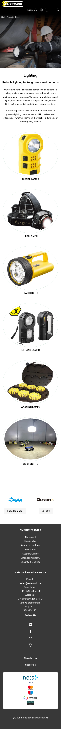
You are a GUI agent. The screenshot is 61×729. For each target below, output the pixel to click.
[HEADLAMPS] (30, 211)
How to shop (30, 541)
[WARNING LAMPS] (30, 382)
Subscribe (30, 664)
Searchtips (30, 549)
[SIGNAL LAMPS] (30, 154)
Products (10, 17)
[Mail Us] (30, 638)
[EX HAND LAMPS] (30, 325)
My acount (30, 537)
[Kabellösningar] (15, 499)
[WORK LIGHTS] (30, 439)
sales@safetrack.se (30, 583)
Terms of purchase (30, 545)
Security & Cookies (30, 562)
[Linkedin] (30, 624)
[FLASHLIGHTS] (30, 268)
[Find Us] (30, 645)
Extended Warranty (30, 558)
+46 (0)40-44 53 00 (30, 591)
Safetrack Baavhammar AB (30, 572)
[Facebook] (30, 631)
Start (3, 17)
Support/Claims (30, 553)
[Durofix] (46, 499)
